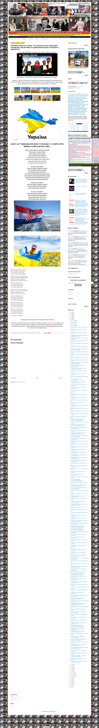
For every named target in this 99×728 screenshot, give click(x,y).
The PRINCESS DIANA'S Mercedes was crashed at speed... (78, 623)
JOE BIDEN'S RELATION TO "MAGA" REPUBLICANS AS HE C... (77, 631)
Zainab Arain (70, 230)
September (72, 325)
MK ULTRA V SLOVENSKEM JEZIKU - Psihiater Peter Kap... (77, 502)
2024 (70, 315)
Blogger (55, 711)
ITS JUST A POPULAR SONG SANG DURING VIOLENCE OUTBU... (79, 648)
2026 (70, 312)
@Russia (72, 392)
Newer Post (14, 378)
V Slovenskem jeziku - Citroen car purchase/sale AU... (76, 380)
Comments (72, 294)
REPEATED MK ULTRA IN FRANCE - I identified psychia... (77, 629)
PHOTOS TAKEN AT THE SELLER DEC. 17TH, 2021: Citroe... (78, 382)
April (71, 671)
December (72, 320)
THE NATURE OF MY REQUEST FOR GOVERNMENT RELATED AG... (77, 574)
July (71, 666)
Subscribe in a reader (72, 273)
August (71, 664)
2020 (70, 680)
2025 (70, 313)
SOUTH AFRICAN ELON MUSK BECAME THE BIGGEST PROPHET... (78, 369)
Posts (71, 292)
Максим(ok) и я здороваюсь (80, 186)
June (71, 667)
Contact (37, 38)
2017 (70, 685)
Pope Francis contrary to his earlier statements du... (77, 475)
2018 (70, 683)
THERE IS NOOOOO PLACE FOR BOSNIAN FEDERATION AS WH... (79, 363)
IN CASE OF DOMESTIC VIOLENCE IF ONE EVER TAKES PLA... (78, 455)
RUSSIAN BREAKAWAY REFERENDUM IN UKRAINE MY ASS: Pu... (78, 336)
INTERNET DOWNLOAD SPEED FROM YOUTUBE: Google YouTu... (78, 486)
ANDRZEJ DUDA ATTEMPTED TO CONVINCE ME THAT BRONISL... (77, 529)
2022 (70, 319)
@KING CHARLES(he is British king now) (78, 571)
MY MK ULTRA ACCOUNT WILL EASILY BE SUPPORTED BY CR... (78, 505)
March (71, 672)
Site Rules (30, 38)
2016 (70, 686)
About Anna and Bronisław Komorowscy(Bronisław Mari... (76, 480)
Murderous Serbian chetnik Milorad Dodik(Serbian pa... (77, 366)
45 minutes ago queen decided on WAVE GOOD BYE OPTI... (78, 582)
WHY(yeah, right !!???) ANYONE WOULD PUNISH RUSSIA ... (78, 612)
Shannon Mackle (71, 260)
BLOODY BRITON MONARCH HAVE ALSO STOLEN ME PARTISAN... (78, 521)
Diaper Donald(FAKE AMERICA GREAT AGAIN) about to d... (78, 428)
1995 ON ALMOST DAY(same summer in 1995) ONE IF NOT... (78, 645)
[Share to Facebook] (49, 333)
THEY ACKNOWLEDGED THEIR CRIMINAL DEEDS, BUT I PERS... (78, 567)
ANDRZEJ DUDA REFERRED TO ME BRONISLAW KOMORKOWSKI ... (77, 527)
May (71, 669)
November (72, 322)
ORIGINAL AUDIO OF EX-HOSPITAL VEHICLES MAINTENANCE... (77, 420)
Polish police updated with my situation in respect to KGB (81, 194)
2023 (70, 317)
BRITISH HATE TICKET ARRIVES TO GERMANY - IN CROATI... (77, 599)
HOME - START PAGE (15, 38)
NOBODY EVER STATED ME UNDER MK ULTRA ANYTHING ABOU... (78, 640)
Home (37, 378)
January (72, 676)
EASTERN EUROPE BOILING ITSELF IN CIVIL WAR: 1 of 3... (78, 497)
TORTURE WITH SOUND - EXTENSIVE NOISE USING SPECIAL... (78, 656)
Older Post (60, 378)
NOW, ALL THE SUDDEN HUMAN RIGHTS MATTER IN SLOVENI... (78, 350)
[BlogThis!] (46, 333)
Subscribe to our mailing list (78, 280)
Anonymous (70, 236)
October (72, 323)
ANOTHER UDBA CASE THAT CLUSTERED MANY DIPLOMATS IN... (79, 436)
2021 (70, 678)
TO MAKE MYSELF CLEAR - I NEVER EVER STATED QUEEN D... (79, 458)
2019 (70, 681)
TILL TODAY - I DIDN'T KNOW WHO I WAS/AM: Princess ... (77, 637)
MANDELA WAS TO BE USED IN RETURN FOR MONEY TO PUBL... (78, 662)
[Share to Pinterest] (50, 333)
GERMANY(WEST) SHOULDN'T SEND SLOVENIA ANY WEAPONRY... (78, 425)
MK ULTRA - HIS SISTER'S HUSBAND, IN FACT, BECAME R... (78, 556)
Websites (24, 38)
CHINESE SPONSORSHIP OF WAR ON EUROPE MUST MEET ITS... (78, 433)
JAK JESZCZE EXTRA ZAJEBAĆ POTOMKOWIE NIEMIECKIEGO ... (77, 626)
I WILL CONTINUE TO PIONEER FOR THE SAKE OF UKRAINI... (78, 488)
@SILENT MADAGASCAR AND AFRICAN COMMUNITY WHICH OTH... (78, 604)
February (72, 674)
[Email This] (45, 333)
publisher (70, 242)
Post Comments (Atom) (20, 382)
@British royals (73, 548)
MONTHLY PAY (44, 38)
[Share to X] (47, 333)
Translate (78, 88)
